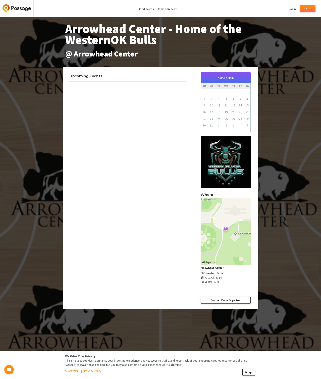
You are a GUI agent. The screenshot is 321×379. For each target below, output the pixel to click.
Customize (72, 371)
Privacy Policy (92, 371)
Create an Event (168, 9)
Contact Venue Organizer (226, 300)
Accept (249, 372)
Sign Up (307, 8)
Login (292, 9)
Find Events (146, 9)
